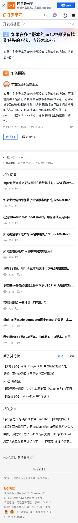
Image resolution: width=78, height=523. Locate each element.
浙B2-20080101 (44, 502)
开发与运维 (39, 163)
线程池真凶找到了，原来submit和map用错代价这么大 (38, 426)
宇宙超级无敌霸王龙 (24, 84)
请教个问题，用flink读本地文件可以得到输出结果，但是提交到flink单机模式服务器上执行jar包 (39, 268)
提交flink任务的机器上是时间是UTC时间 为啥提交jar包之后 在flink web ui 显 (39, 285)
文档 (6, 478)
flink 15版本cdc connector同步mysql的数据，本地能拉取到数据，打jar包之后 (39, 319)
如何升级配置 (12, 381)
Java (20, 157)
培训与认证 (43, 478)
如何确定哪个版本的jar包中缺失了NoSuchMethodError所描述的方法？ (39, 234)
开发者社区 (24, 163)
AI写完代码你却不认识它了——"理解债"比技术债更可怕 (39, 441)
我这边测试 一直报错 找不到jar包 (24, 302)
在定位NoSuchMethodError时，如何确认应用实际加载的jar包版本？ (39, 217)
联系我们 (39, 469)
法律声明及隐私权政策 (16, 493)
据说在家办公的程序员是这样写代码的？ (29, 373)
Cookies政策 (38, 493)
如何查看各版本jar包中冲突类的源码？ (28, 251)
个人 (71, 23)
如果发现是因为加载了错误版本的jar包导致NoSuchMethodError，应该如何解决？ (39, 200)
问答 (50, 163)
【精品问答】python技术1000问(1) (26, 396)
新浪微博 (23, 457)
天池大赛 (30, 478)
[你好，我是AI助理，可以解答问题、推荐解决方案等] (54, 15)
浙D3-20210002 (41, 507)
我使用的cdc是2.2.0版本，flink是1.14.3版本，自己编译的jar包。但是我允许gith (39, 336)
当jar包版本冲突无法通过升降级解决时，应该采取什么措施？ (39, 183)
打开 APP (66, 5)
